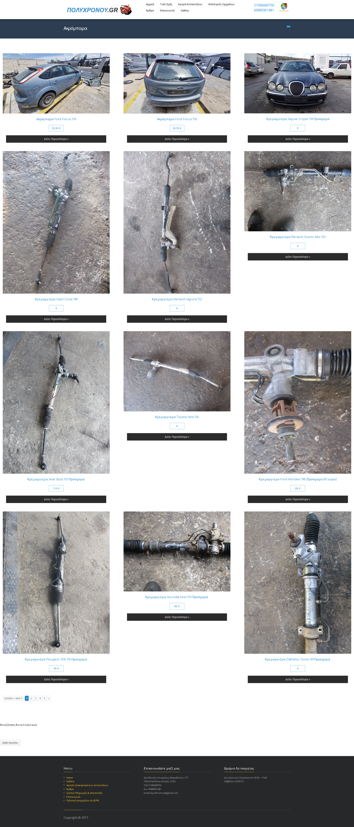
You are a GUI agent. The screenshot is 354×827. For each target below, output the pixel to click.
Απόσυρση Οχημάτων (221, 4)
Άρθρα (150, 10)
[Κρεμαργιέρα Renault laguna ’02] (177, 222)
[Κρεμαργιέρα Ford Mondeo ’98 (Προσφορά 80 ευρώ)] (297, 402)
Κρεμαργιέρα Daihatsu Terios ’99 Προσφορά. (298, 659)
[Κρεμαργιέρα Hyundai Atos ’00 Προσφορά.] (177, 551)
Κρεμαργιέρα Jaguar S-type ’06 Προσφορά (297, 119)
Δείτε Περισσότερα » (56, 139)
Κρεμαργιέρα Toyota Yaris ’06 (177, 417)
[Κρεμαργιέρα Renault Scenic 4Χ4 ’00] (297, 191)
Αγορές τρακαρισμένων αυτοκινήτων (87, 785)
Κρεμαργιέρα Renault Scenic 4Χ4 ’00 (298, 237)
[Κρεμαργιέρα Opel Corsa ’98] (56, 222)
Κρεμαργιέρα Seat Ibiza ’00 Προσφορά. (56, 479)
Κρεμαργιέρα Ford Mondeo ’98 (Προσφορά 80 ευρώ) (298, 479)
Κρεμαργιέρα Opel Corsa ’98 (56, 299)
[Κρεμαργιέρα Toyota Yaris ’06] (177, 371)
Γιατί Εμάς (166, 4)
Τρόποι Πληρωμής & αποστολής (84, 793)
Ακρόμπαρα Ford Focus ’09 (56, 119)
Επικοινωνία (167, 10)
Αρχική (150, 4)
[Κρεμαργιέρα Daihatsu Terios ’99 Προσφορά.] (297, 582)
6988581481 (264, 10)
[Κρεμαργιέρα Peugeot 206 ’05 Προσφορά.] (56, 582)
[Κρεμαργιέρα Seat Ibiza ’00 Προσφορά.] (56, 402)
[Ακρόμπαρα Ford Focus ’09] (56, 83)
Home (69, 777)
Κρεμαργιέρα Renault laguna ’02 (177, 299)
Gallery (185, 10)
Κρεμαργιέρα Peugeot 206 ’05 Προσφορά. (56, 659)
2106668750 (264, 5)
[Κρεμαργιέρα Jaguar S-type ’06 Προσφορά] (297, 83)
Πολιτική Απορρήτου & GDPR (82, 800)
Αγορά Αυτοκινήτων (190, 4)
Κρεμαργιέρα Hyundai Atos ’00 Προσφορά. (177, 597)
